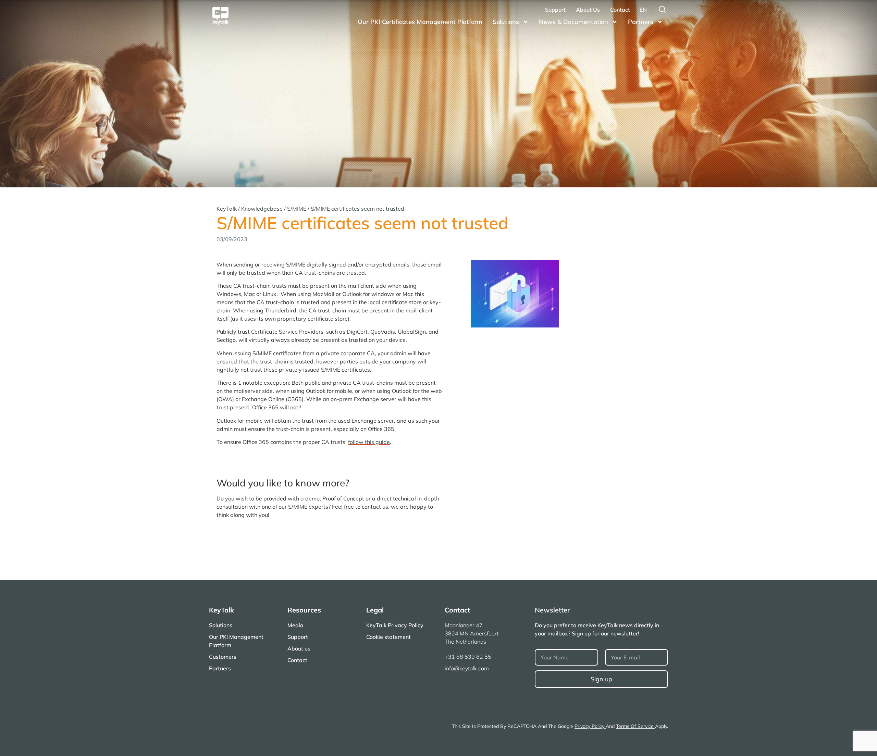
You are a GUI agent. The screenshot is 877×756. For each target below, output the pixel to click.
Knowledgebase (262, 208)
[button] (643, 9)
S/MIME (296, 208)
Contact (620, 9)
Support (555, 9)
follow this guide (369, 441)
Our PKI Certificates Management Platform (420, 22)
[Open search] (662, 9)
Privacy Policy (590, 726)
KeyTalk (227, 208)
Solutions (506, 22)
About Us (588, 9)
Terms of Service (635, 726)
